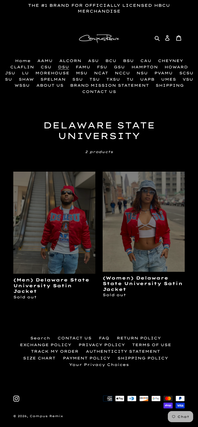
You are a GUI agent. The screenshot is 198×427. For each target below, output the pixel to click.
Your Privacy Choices (99, 364)
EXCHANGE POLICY (45, 345)
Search (40, 338)
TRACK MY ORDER (54, 351)
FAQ (104, 338)
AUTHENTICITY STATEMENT (123, 351)
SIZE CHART (39, 358)
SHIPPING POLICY (142, 358)
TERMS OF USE (151, 345)
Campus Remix (46, 416)
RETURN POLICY (139, 338)
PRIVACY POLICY (101, 345)
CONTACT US (74, 338)
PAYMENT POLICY (86, 358)
